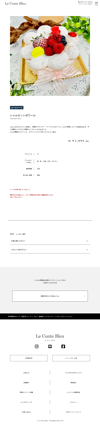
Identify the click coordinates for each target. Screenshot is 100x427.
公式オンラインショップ (73, 412)
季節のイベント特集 (26, 392)
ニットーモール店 (71, 358)
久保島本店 (28, 358)
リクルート (73, 402)
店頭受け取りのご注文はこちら (50, 296)
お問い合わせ (26, 412)
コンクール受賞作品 (73, 392)
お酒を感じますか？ (18, 241)
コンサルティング (26, 402)
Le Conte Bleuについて (73, 372)
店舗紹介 (26, 382)
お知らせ (26, 372)
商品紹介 (73, 382)
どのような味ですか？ (19, 249)
